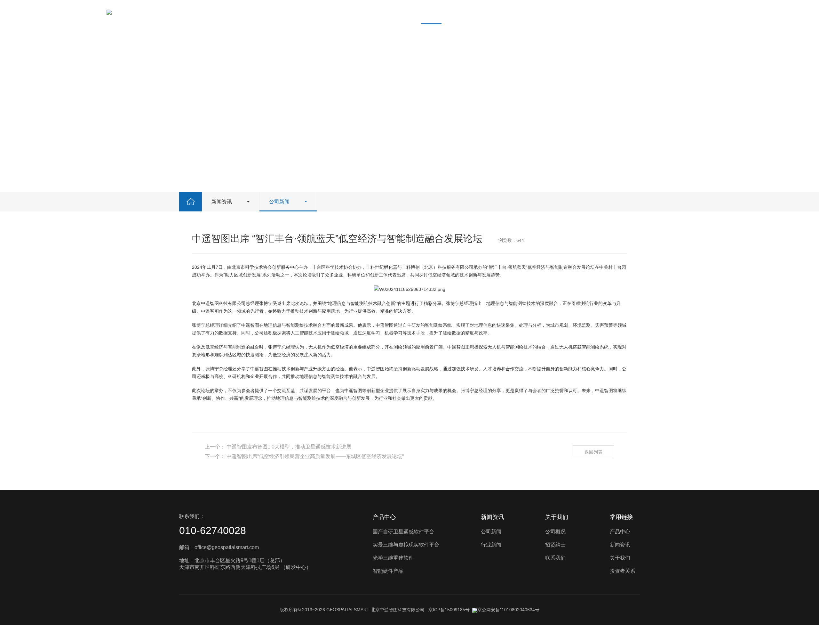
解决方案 (615, 12)
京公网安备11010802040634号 (508, 609)
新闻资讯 (431, 12)
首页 (365, 12)
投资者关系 (505, 12)
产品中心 (395, 12)
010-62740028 (212, 530)
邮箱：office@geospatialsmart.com (219, 547)
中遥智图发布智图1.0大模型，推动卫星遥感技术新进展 (289, 446)
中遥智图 (210, 303)
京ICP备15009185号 (449, 609)
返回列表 (593, 452)
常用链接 (621, 517)
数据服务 (579, 12)
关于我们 (467, 12)
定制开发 (544, 12)
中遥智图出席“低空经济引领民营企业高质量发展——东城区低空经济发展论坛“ (315, 456)
